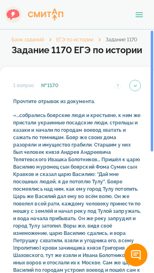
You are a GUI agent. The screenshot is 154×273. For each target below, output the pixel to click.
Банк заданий (27, 40)
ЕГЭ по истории (74, 40)
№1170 (49, 85)
